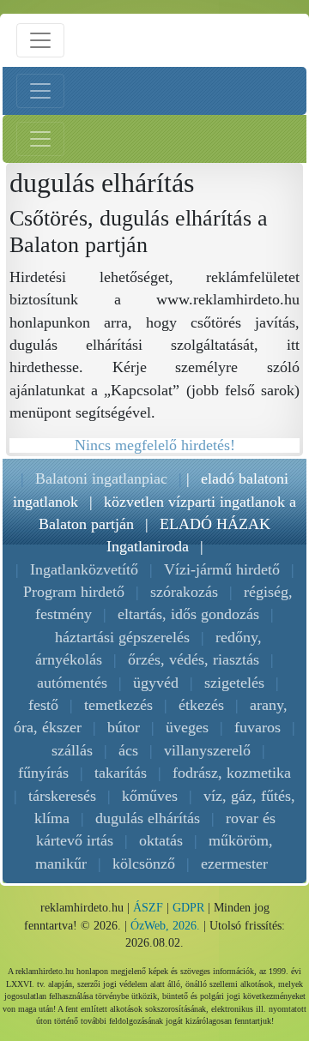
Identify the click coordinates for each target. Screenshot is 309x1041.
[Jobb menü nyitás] (40, 139)
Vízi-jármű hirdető (222, 569)
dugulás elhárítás (147, 818)
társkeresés (62, 795)
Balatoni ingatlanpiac (101, 478)
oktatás (161, 840)
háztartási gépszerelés (122, 637)
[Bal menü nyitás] (40, 91)
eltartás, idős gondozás (188, 614)
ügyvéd (156, 682)
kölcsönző (143, 863)
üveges (187, 727)
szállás (72, 750)
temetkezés (118, 704)
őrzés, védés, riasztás (193, 659)
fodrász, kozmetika (232, 772)
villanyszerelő (207, 750)
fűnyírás (43, 772)
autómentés (72, 682)
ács (128, 750)
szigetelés (234, 682)
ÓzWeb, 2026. (165, 925)
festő (43, 704)
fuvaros (257, 727)
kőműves (150, 795)
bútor (123, 727)
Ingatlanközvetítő (84, 569)
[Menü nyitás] (40, 40)
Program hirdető (73, 591)
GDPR (188, 907)
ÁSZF (148, 907)
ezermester (234, 863)
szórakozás (184, 591)
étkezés (201, 704)
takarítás (120, 772)
